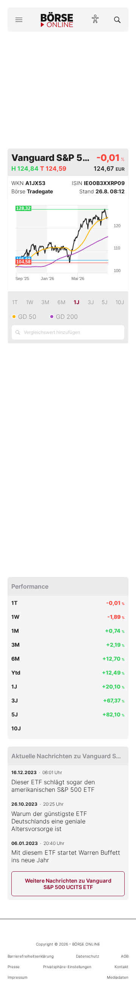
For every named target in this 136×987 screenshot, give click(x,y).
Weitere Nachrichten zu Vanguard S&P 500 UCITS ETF (68, 883)
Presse (14, 966)
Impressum (18, 977)
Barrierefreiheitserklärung (31, 956)
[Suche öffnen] (117, 19)
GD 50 (27, 316)
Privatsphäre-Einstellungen (67, 966)
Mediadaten (117, 977)
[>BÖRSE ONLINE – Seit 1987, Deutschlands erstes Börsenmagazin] (57, 19)
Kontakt (121, 966)
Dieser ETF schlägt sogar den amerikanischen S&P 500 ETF (53, 785)
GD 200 (67, 316)
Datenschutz (87, 956)
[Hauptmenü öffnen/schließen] (19, 19)
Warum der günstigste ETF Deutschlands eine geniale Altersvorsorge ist (49, 821)
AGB (124, 956)
